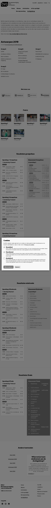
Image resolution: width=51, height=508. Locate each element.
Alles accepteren (8, 267)
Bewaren (17, 267)
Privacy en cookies (29, 244)
